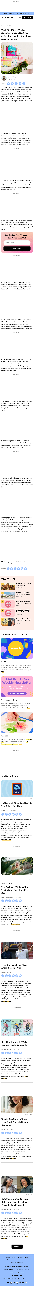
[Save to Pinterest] (12, 83)
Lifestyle (9, 26)
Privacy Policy (19, 1269)
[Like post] (25, 568)
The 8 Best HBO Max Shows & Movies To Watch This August (23, 611)
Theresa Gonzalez (8, 897)
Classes (4, 735)
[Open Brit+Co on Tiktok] (23, 1282)
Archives (27, 1269)
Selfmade (5, 661)
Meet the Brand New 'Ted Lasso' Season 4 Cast (14, 966)
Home (3, 26)
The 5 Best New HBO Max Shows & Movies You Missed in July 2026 (23, 602)
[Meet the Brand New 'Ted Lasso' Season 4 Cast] (17, 950)
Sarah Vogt (13, 77)
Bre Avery (6, 810)
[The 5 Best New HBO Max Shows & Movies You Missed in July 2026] (8, 604)
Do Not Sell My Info (17, 1262)
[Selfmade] (17, 648)
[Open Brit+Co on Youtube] (17, 1282)
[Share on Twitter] (16, 83)
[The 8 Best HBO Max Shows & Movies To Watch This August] (8, 613)
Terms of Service (8, 1269)
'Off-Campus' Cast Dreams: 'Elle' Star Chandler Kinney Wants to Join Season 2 (15, 1202)
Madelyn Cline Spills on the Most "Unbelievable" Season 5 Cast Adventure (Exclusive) (24, 585)
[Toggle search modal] (20, 18)
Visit (2, 672)
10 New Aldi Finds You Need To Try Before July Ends (16, 804)
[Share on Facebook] (8, 83)
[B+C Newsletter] (17, 686)
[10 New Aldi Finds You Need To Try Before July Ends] (17, 789)
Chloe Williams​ (7, 972)
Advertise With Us (23, 1257)
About (8, 1257)
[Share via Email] (20, 83)
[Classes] (17, 722)
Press (13, 1257)
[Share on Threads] (23, 83)
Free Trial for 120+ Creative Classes (15, 13)
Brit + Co (5, 1129)
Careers (17, 1260)
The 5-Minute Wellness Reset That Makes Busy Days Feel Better (15, 890)
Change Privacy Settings (17, 1272)
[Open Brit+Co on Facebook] (8, 1282)
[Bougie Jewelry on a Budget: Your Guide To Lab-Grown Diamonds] (17, 1105)
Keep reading (6, 840)
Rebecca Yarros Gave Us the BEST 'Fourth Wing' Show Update (23, 620)
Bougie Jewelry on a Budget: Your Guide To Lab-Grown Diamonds (15, 1122)
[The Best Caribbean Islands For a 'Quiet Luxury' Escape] (8, 595)
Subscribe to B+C (9, 700)
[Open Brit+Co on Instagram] (14, 1282)
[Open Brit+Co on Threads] (20, 1282)
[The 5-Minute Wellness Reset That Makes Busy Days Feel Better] (17, 866)
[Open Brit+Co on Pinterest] (11, 1282)
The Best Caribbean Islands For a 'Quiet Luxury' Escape (23, 593)
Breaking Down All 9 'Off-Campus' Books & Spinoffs (14, 1043)
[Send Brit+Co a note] (26, 1282)
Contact (24, 1260)
